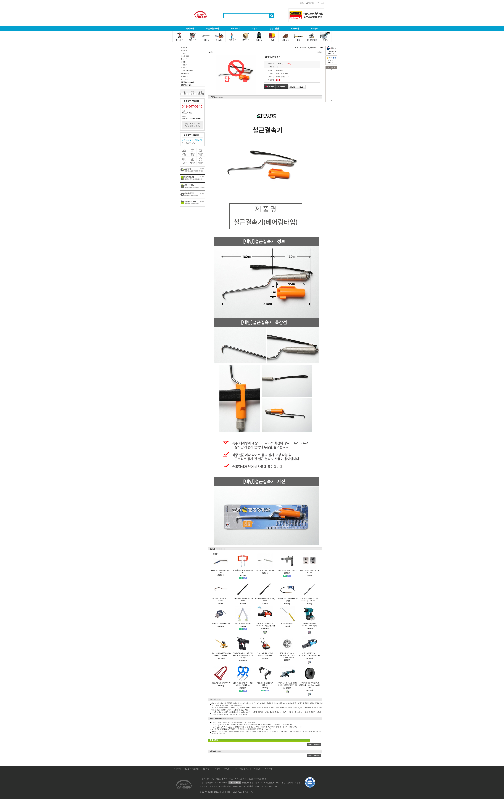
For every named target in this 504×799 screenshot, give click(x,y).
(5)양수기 (184, 59)
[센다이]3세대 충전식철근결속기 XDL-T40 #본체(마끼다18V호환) (243, 655)
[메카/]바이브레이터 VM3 (221, 623)
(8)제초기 (184, 68)
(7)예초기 (184, 65)
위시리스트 (320, 3)
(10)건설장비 (185, 73)
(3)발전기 (184, 53)
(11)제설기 (184, 76)
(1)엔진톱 (184, 47)
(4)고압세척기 (185, 56)
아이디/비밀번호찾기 (242, 769)
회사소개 (177, 769)
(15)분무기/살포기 (187, 85)
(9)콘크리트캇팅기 (187, 71)
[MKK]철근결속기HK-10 (265, 570)
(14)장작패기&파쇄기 (188, 82)
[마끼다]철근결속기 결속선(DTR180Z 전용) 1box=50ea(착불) (309, 685)
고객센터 (216, 769)
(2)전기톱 (184, 50)
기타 (321, 48)
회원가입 (311, 3)
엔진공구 (304, 48)
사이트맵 (268, 769)
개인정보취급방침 (191, 769)
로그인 (302, 3)
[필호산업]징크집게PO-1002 (220, 683)
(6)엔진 (183, 62)
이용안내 (258, 769)
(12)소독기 (184, 79)
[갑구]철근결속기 (287, 623)
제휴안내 (227, 769)
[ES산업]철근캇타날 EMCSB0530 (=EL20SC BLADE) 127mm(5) (287, 655)
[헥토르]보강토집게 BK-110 (287, 570)
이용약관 (205, 769)
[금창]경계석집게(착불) (243, 623)
